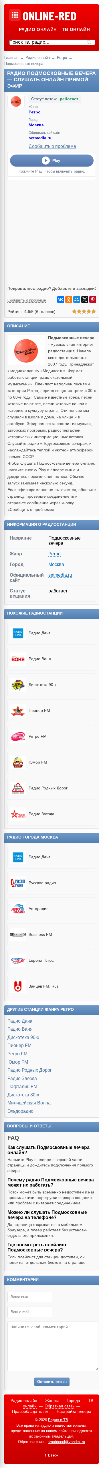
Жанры (52, 1400)
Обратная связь (59, 1406)
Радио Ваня (20, 1029)
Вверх (53, 1455)
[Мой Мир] (76, 299)
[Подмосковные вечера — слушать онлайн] (27, 363)
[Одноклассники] (68, 299)
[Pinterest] (92, 299)
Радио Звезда (22, 1078)
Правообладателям (30, 1411)
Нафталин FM (22, 1086)
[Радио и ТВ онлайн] (49, 16)
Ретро (62, 57)
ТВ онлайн (76, 29)
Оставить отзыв (52, 1382)
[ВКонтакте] (60, 299)
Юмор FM (17, 1062)
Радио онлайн (38, 29)
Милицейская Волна (29, 1102)
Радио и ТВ (58, 1420)
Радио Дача (19, 1021)
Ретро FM (17, 1053)
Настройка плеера (74, 1411)
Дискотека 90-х (23, 1037)
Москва (36, 125)
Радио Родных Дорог (29, 1070)
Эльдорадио (20, 1111)
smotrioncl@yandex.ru (66, 1442)
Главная (11, 57)
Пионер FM (19, 1045)
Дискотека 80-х (23, 1094)
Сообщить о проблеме (52, 146)
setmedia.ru (40, 138)
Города (73, 1400)
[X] (84, 299)
